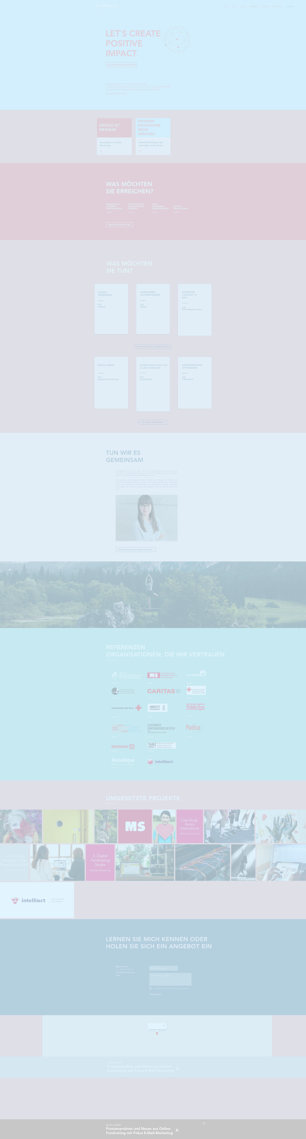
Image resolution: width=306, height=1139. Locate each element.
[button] (204, 1123)
